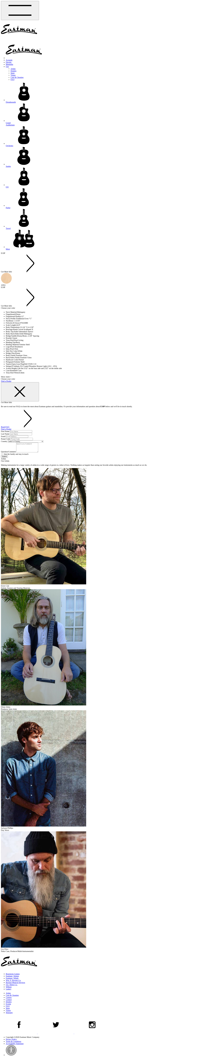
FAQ (12, 80)
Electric (9, 62)
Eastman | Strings (12, 976)
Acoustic (9, 60)
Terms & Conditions (13, 1041)
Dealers (13, 71)
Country (4, 441)
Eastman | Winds (12, 978)
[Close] (20, 391)
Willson (9, 987)
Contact (9, 1000)
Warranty (9, 1013)
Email (3, 436)
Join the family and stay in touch (15, 454)
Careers (9, 997)
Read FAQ (5, 427)
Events (8, 1004)
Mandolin (9, 64)
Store (13, 73)
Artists (13, 69)
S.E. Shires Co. (11, 985)
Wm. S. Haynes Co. (13, 980)
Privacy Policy (11, 1039)
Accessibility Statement (14, 1044)
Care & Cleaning (17, 77)
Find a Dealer (6, 381)
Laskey (8, 989)
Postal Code (5, 439)
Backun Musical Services (15, 983)
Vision (13, 75)
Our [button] (7, 67)
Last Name (5, 434)
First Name (5, 431)
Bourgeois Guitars (13, 974)
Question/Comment (8, 452)
